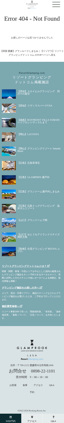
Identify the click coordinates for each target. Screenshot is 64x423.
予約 (32, 392)
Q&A (51, 385)
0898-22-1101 (43, 371)
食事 (25, 385)
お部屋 (12, 385)
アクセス (38, 385)
